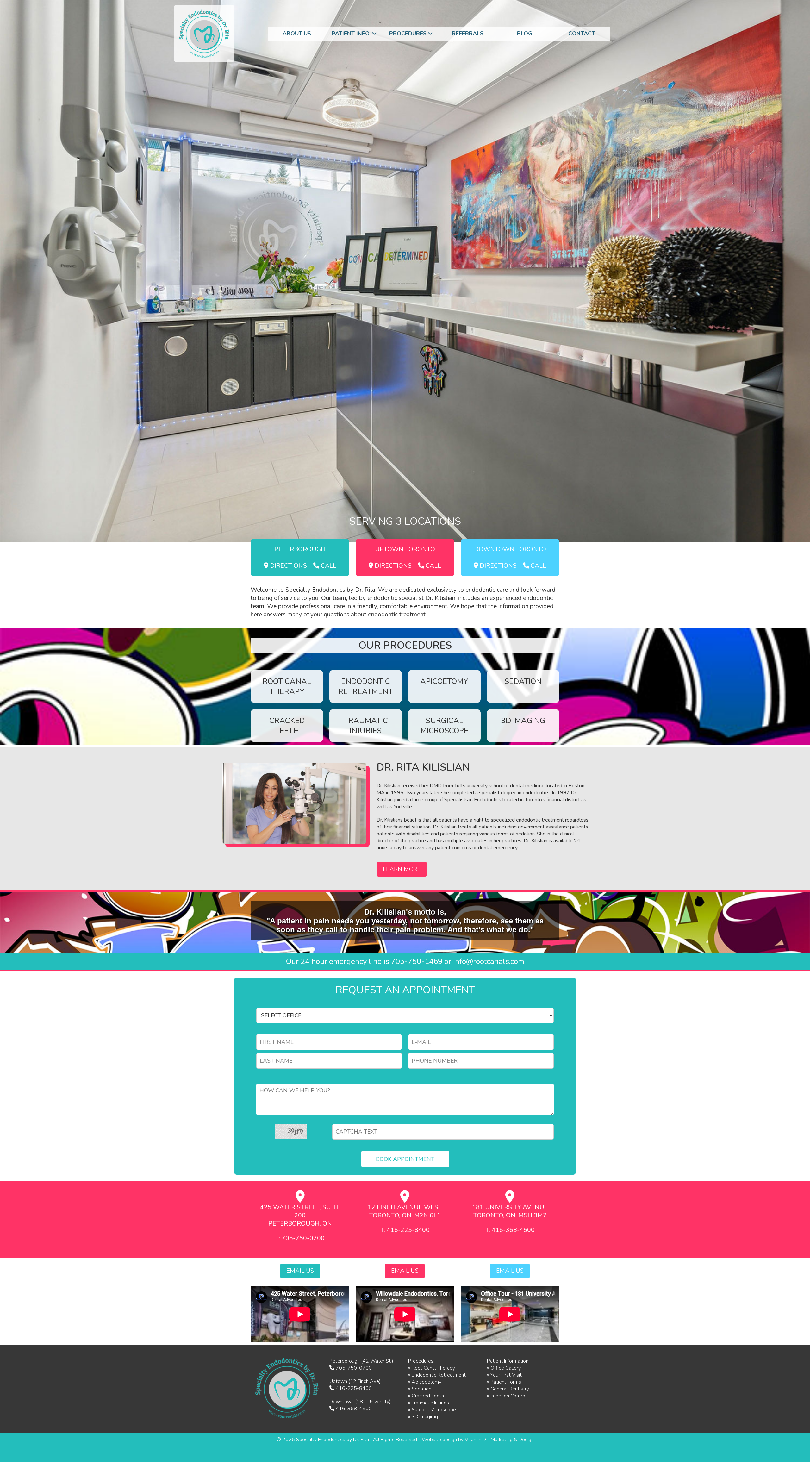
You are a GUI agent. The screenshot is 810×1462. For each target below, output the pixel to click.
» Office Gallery (504, 1368)
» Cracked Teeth (426, 1395)
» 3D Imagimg (423, 1416)
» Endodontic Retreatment (437, 1374)
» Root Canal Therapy (431, 1368)
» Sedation (419, 1388)
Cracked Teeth (287, 725)
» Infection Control (506, 1395)
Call (327, 566)
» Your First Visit (504, 1374)
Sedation (523, 681)
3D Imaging (523, 720)
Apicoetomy (444, 681)
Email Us (300, 1271)
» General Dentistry (508, 1388)
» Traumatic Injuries (428, 1402)
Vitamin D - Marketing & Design (499, 1439)
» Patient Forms (504, 1381)
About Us (297, 33)
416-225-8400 (354, 1388)
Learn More (402, 869)
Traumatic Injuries (366, 725)
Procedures (408, 33)
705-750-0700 (354, 1368)
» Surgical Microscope (432, 1409)
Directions (287, 566)
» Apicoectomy (424, 1381)
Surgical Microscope (444, 725)
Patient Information (507, 1361)
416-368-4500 (354, 1408)
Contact (581, 33)
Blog (524, 33)
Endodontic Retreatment (365, 686)
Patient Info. (352, 33)
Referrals (467, 33)
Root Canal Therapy (287, 686)
